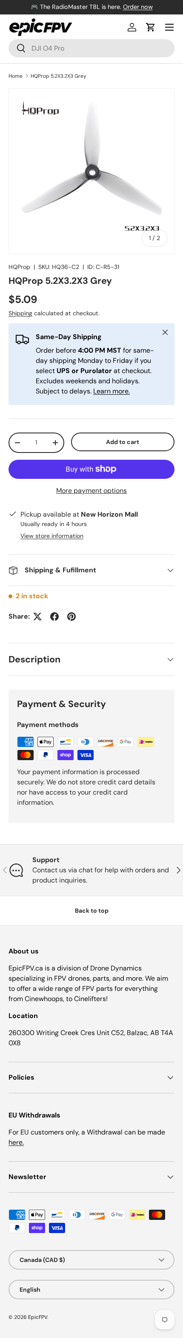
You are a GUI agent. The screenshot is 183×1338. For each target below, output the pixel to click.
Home (16, 76)
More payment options (91, 490)
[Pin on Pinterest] (71, 616)
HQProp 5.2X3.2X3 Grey (58, 76)
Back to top (92, 910)
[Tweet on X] (37, 616)
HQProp (19, 267)
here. (16, 1142)
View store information (51, 536)
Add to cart (122, 442)
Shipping (20, 313)
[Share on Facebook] (54, 616)
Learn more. (111, 391)
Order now (138, 7)
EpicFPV (37, 1317)
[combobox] (91, 48)
